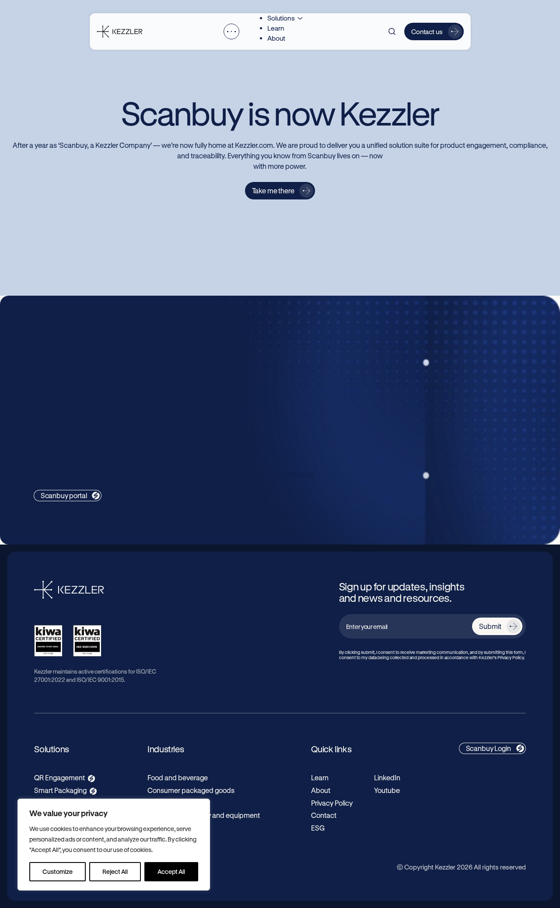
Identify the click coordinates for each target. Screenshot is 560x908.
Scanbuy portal (64, 495)
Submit (490, 626)
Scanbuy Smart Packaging (365, 352)
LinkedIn (387, 777)
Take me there (273, 190)
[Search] (392, 31)
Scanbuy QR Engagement (85, 352)
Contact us (427, 31)
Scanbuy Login (488, 748)
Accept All (171, 871)
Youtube (387, 790)
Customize (57, 871)
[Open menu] (231, 31)
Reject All (115, 871)
